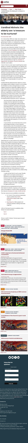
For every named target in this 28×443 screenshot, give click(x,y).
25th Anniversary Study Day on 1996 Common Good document (13, 292)
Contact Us (2, 421)
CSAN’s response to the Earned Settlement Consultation (13, 253)
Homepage (4, 9)
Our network (3, 418)
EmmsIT (23, 428)
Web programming (4, 428)
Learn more (17, 397)
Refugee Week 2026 (6, 231)
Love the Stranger (16, 225)
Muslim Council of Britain (16, 61)
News (11, 9)
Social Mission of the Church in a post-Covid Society (13, 316)
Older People (18, 9)
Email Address (8, 369)
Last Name (7, 377)
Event (2, 289)
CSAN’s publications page (14, 197)
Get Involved (8, 225)
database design (16, 428)
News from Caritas (19, 227)
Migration (7, 227)
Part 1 (5, 212)
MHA (6, 61)
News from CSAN (5, 228)
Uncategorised (14, 228)
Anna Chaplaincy (13, 50)
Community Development (11, 313)
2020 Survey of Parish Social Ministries (11, 338)
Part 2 (5, 214)
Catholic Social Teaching (11, 289)
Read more (3, 245)
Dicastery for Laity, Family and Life (16, 191)
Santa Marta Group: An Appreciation (11, 274)
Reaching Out (10, 202)
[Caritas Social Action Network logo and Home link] (5, 4)
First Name (7, 373)
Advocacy (3, 335)
